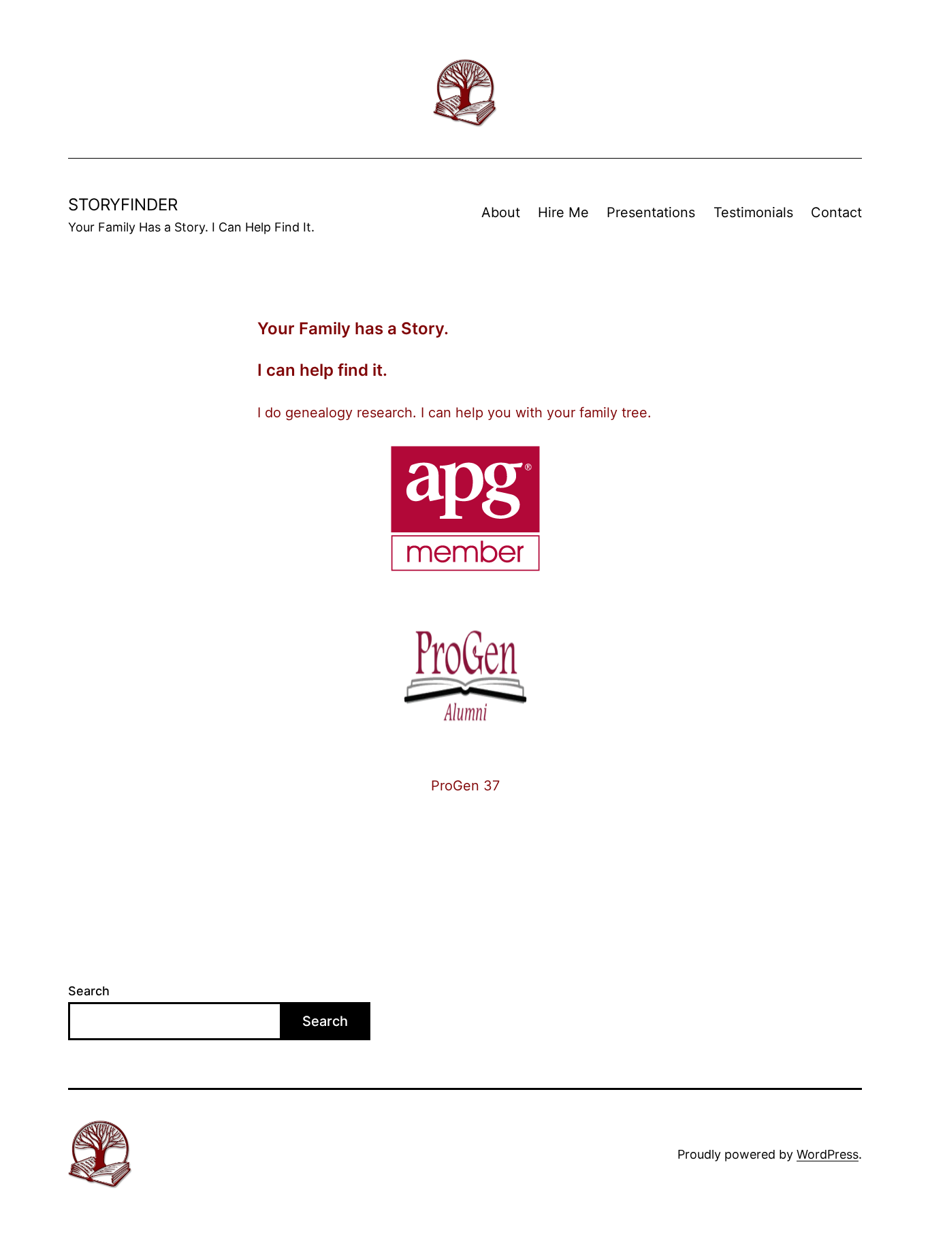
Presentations (651, 212)
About (500, 212)
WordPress (828, 1154)
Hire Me (563, 212)
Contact (836, 212)
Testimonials (753, 212)
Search (89, 991)
